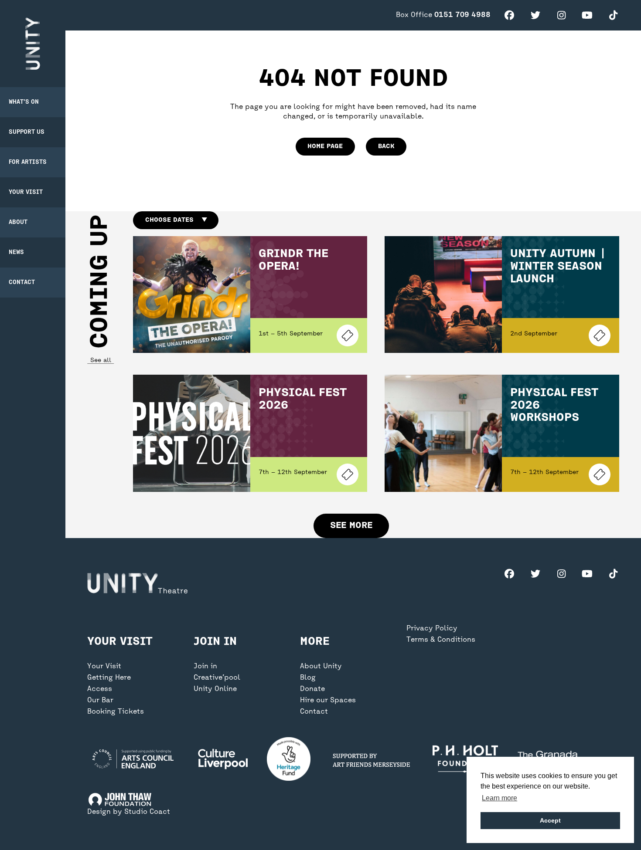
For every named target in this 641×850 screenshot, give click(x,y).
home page (325, 146)
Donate (312, 689)
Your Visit (26, 192)
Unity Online (215, 689)
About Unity (321, 666)
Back (386, 146)
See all (100, 360)
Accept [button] (550, 820)
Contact (22, 282)
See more (351, 525)
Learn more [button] (499, 798)
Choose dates (176, 220)
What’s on (24, 102)
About (18, 222)
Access (99, 689)
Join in (205, 666)
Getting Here (109, 678)
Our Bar (100, 700)
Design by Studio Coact (128, 812)
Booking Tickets (115, 712)
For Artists (28, 162)
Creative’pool (217, 678)
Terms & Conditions (440, 640)
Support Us (26, 132)
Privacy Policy (431, 628)
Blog (308, 678)
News (16, 252)
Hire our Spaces (328, 700)
